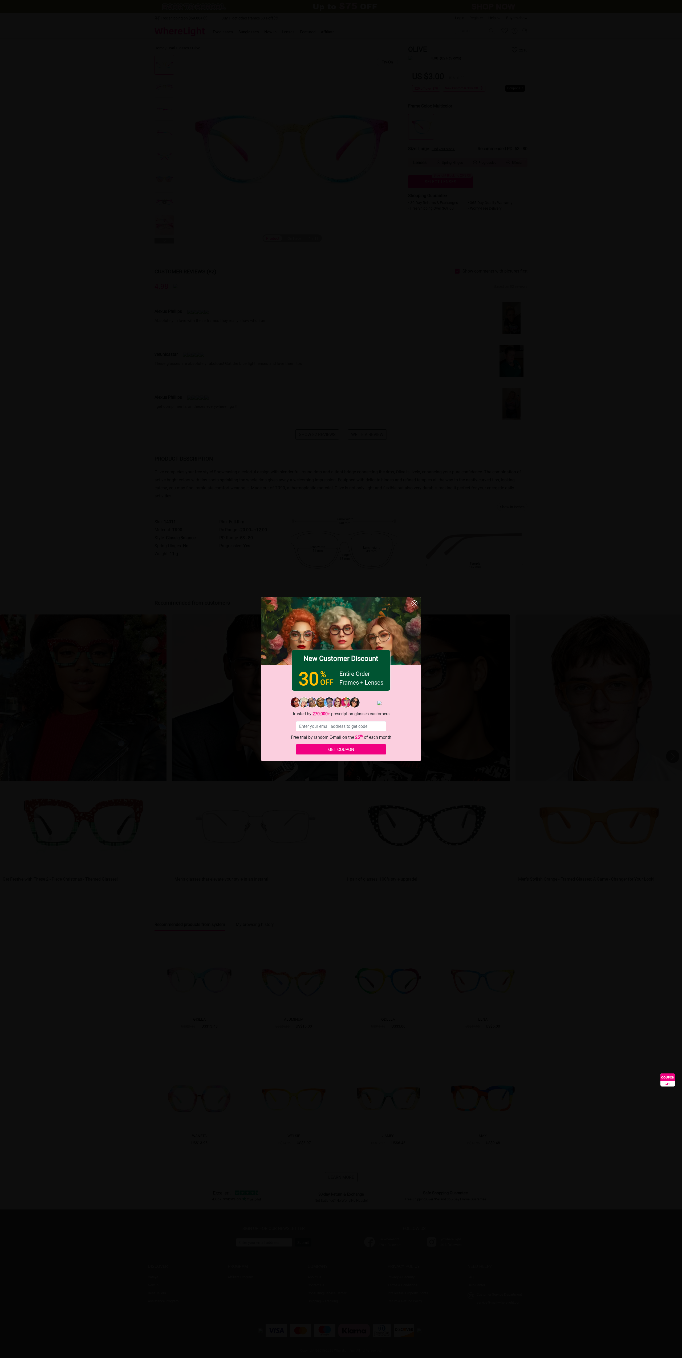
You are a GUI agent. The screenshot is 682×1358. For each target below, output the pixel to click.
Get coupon (341, 749)
